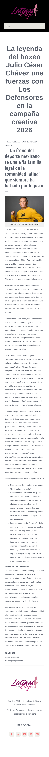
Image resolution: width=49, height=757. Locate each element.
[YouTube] (24, 734)
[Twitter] (30, 734)
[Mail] (37, 734)
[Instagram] (18, 734)
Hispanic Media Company (24, 704)
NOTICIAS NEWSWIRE (15, 233)
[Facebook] (11, 734)
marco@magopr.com (14, 661)
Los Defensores (36, 233)
